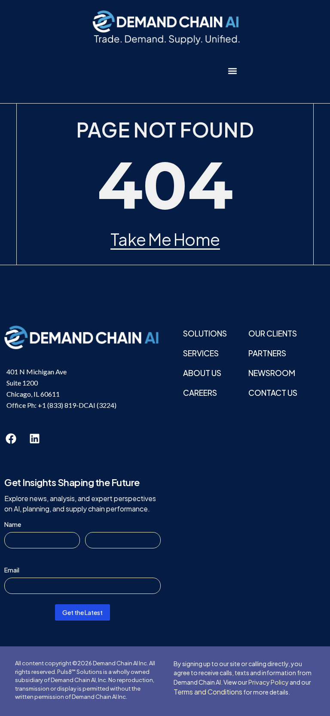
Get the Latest (82, 612)
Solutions (205, 333)
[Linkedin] (34, 439)
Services (201, 353)
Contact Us (272, 393)
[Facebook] (10, 439)
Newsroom (271, 373)
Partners (267, 353)
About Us (202, 373)
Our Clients (272, 333)
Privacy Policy (268, 682)
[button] (232, 71)
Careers (200, 393)
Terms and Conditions (208, 691)
